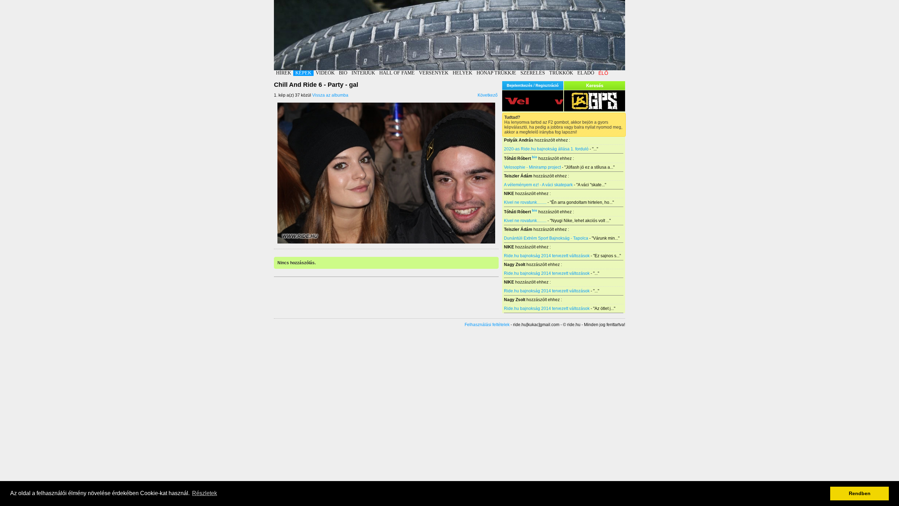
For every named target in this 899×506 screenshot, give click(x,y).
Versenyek (433, 73)
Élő (603, 73)
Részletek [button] (204, 493)
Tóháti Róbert (517, 158)
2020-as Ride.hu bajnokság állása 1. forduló (546, 149)
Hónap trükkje (496, 73)
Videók (325, 73)
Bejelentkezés (519, 85)
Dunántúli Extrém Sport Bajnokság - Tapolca (546, 238)
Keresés (594, 85)
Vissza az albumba (330, 95)
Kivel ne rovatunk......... (525, 202)
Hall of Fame (397, 73)
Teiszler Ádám (518, 176)
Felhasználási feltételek (487, 324)
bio (534, 157)
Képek (303, 73)
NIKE (509, 193)
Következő (488, 95)
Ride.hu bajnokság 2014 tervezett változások (547, 255)
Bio (343, 73)
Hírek (283, 73)
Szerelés (532, 73)
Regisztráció (547, 85)
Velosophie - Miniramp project (532, 167)
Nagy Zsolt (514, 264)
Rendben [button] (860, 493)
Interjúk (363, 73)
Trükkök (561, 73)
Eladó (585, 73)
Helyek (462, 73)
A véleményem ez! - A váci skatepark (538, 184)
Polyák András (518, 140)
